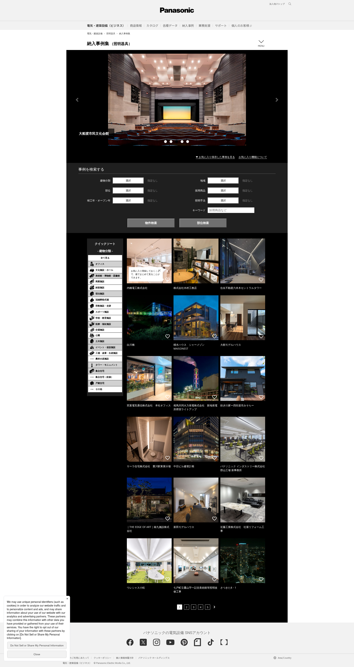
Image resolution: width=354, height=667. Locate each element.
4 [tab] (182, 142)
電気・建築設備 (95, 33)
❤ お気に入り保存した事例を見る (215, 157)
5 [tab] (188, 142)
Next (277, 99)
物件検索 (151, 223)
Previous (77, 99)
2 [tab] (171, 142)
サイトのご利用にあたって (76, 657)
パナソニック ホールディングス (154, 657)
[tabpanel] (177, 100)
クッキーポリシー (102, 657)
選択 (128, 180)
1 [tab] (166, 142)
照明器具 (110, 33)
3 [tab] (177, 142)
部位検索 (203, 223)
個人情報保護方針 (125, 657)
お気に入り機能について (253, 157)
